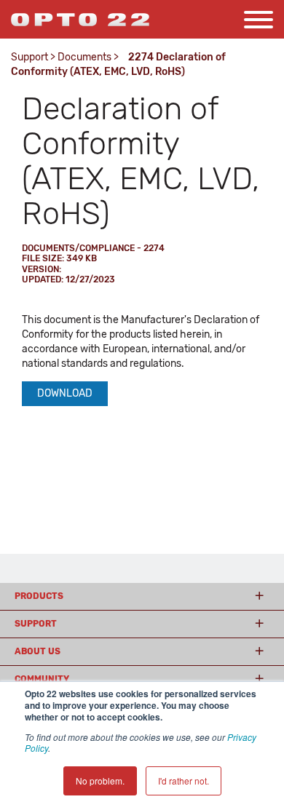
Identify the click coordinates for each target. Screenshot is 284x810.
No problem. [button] (100, 780)
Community (42, 679)
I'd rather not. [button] (183, 780)
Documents (84, 57)
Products (39, 596)
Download (64, 393)
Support (29, 57)
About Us (37, 651)
